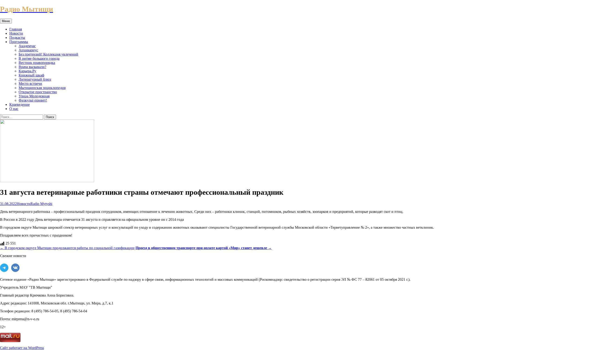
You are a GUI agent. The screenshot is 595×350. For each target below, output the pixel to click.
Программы (18, 42)
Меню (6, 21)
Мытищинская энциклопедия (42, 88)
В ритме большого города (39, 58)
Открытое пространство (38, 92)
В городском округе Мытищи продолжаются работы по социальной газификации (67, 248)
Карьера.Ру (27, 71)
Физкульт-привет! (33, 100)
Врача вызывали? (32, 67)
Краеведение (19, 104)
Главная (15, 29)
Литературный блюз (35, 79)
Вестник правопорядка (37, 63)
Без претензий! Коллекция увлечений (48, 54)
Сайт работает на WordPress (22, 348)
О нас (13, 109)
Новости (16, 33)
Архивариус (28, 50)
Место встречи (30, 84)
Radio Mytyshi (41, 204)
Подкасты (17, 38)
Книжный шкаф (31, 75)
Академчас (27, 46)
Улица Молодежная (34, 96)
